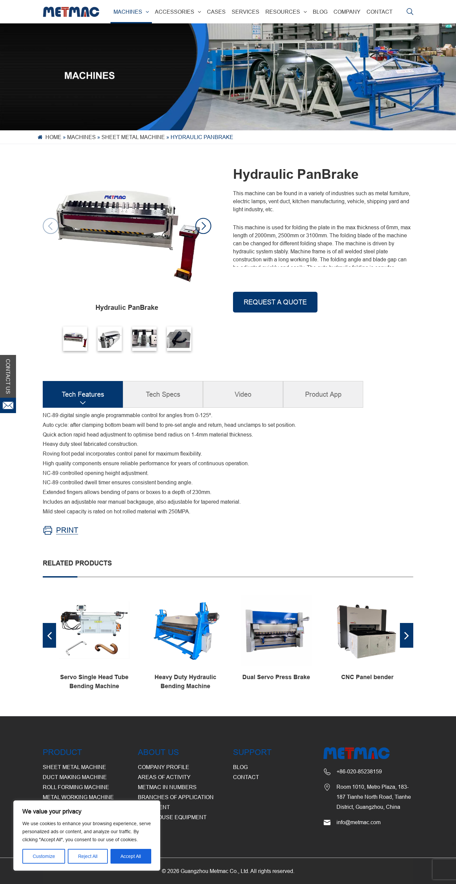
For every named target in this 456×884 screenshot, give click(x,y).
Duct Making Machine (75, 777)
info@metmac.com (358, 822)
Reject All (87, 856)
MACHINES (127, 12)
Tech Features (83, 394)
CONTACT (380, 12)
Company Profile (163, 767)
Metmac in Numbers (167, 787)
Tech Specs (163, 394)
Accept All (131, 856)
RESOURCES (282, 12)
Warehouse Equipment (172, 817)
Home (53, 137)
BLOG (320, 12)
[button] (203, 226)
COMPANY (347, 12)
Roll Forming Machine (76, 787)
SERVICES (245, 12)
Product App (323, 394)
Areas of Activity (164, 777)
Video (243, 394)
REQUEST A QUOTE (275, 302)
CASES (216, 12)
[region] (86, 835)
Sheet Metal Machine (133, 137)
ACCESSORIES (174, 12)
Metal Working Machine (78, 797)
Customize (44, 856)
